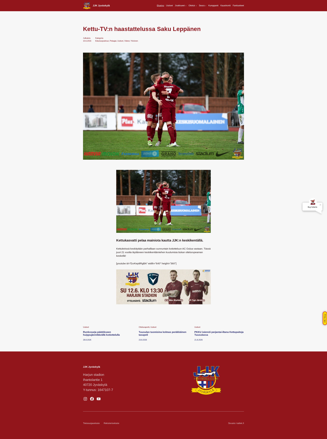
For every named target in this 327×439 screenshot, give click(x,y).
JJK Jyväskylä (101, 5)
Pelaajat (113, 41)
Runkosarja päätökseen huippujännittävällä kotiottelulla (101, 333)
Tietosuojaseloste (91, 423)
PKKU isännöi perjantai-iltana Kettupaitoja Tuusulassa (219, 333)
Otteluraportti (144, 327)
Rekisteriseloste (111, 423)
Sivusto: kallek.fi (236, 423)
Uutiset (120, 41)
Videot (127, 41)
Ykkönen (134, 41)
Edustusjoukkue (102, 41)
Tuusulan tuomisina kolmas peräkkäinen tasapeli (162, 333)
